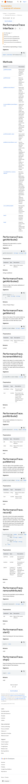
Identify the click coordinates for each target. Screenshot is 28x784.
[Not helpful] (14, 18)
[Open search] (18, 2)
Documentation (6, 6)
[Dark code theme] (22, 53)
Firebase (5, 13)
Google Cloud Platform (6, 769)
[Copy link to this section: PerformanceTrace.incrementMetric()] (23, 357)
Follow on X (3, 731)
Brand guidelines (5, 751)
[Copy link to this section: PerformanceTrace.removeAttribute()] (23, 591)
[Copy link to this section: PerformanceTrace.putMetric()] (16, 462)
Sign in (24, 1)
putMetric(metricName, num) (10, 142)
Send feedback (8, 21)
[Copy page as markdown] (20, 28)
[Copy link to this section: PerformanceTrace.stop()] (10, 660)
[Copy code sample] (24, 53)
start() (4, 215)
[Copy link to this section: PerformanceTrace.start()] (10, 632)
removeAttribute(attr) (8, 205)
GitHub (2, 720)
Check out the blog (5, 726)
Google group (4, 746)
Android (3, 762)
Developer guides (5, 711)
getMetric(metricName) (8, 87)
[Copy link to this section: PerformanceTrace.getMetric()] (16, 313)
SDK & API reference (5, 713)
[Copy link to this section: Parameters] (12, 259)
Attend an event (5, 735)
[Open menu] (2, 1)
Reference (19, 15)
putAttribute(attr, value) (8, 134)
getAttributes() (6, 78)
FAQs (2, 753)
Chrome (3, 764)
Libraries (3, 718)
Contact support (5, 741)
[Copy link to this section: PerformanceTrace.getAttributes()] (20, 281)
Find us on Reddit (5, 728)
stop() (4, 222)
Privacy (6, 777)
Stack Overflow (4, 744)
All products (4, 771)
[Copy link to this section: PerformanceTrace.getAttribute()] (18, 240)
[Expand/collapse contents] (11, 33)
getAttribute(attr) (7, 69)
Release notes (4, 748)
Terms (2, 777)
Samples (3, 715)
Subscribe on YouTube (6, 733)
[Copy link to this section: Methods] (13, 62)
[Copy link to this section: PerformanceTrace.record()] (12, 513)
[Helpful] (12, 18)
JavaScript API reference (11, 8)
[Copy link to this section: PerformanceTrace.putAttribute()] (19, 416)
